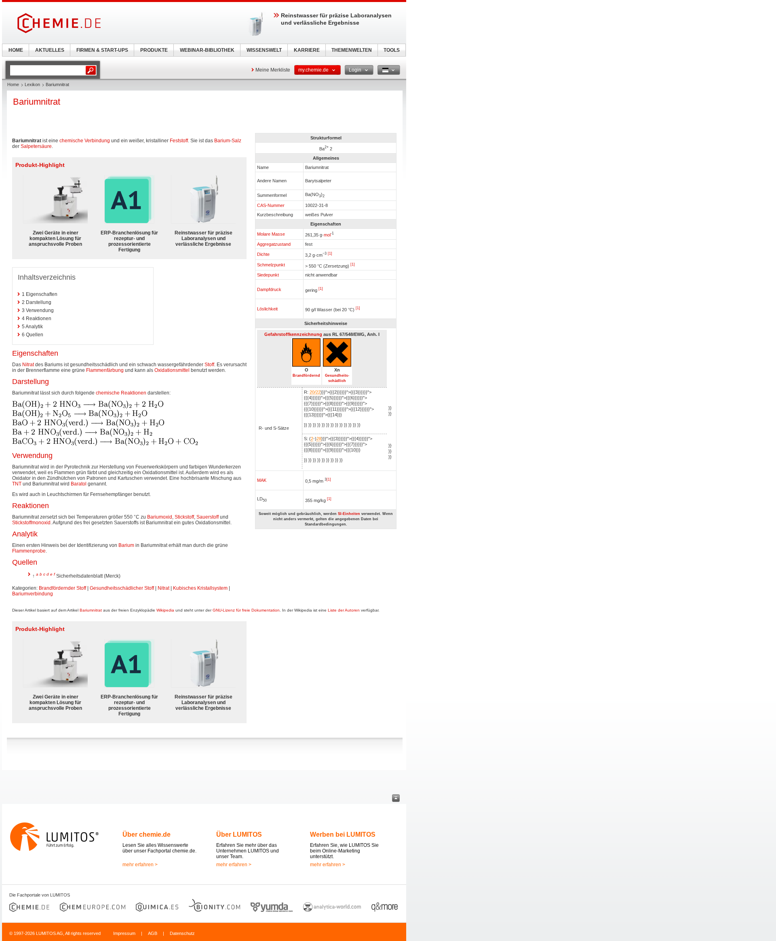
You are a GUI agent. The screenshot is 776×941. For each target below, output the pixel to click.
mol (327, 234)
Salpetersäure (36, 146)
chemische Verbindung (84, 140)
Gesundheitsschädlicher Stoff (122, 588)
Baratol (78, 484)
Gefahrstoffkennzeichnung (293, 334)
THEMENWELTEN (351, 50)
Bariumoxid (159, 517)
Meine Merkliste (272, 70)
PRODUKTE (154, 50)
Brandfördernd (306, 375)
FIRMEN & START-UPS (102, 50)
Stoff (209, 364)
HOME (15, 50)
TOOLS (392, 50)
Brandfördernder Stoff (62, 588)
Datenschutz (182, 933)
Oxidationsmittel (172, 370)
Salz (236, 140)
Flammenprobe (29, 551)
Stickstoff (184, 517)
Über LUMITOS (239, 834)
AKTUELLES (49, 50)
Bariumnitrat (91, 610)
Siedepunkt (268, 274)
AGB (152, 933)
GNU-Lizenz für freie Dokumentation (246, 610)
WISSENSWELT (264, 50)
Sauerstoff (207, 517)
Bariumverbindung (32, 594)
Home (13, 84)
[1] (330, 253)
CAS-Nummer (271, 205)
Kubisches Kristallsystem (200, 588)
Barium (222, 140)
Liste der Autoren (344, 610)
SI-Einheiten (349, 514)
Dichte (263, 254)
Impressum (124, 933)
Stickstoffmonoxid (31, 522)
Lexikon (32, 84)
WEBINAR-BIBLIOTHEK (207, 50)
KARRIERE (307, 50)
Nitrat (28, 364)
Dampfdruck (269, 289)
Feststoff (179, 140)
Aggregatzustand (274, 244)
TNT (16, 484)
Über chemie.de (146, 834)
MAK (261, 480)
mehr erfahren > (140, 864)
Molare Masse (271, 234)
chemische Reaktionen (121, 393)
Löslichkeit (267, 308)
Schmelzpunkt (271, 264)
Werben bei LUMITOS (342, 834)
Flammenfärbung (105, 370)
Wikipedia (165, 610)
